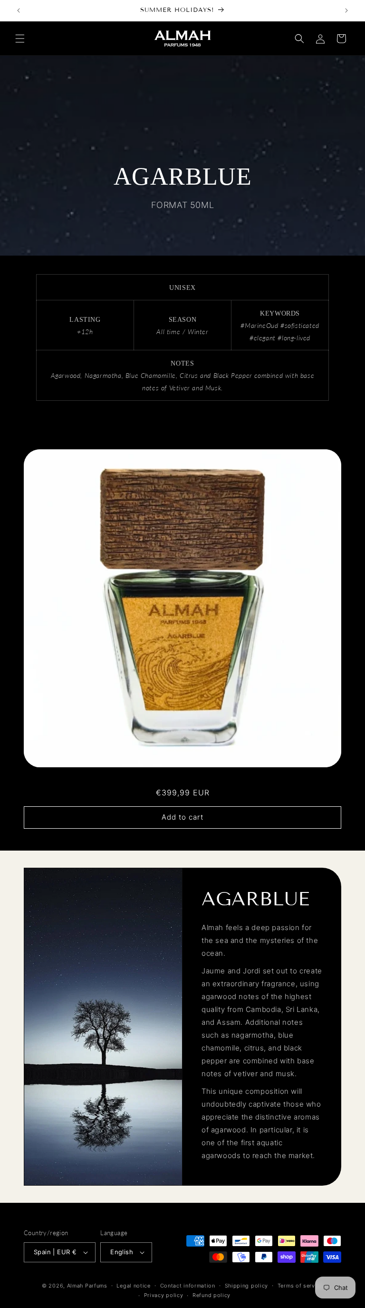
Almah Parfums (87, 1285)
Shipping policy (247, 1285)
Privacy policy (163, 1295)
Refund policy (211, 1295)
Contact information (187, 1285)
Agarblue (182, 779)
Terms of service (300, 1285)
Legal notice (133, 1285)
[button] (20, 38)
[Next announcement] (346, 10)
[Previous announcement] (18, 10)
